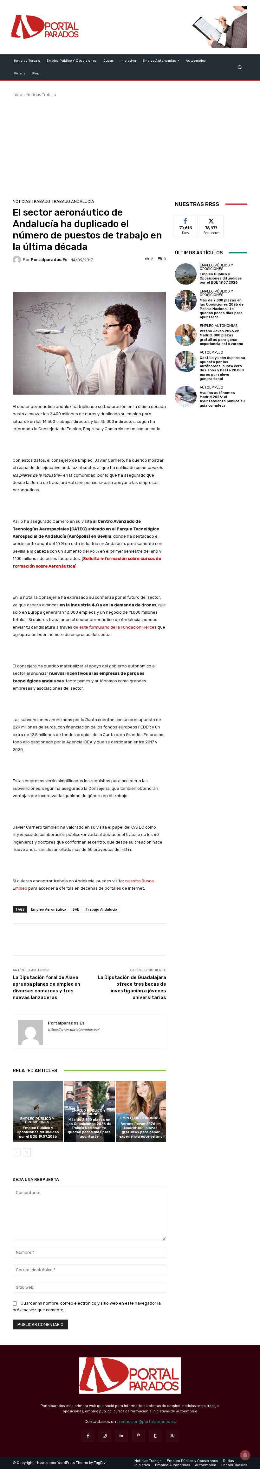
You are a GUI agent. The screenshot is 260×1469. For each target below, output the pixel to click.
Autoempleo (211, 352)
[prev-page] (17, 1152)
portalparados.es (49, 260)
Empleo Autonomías (140, 1118)
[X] (172, 1436)
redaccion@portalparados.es (147, 1421)
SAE (76, 909)
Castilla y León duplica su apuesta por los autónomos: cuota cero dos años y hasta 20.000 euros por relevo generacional (222, 368)
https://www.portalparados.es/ (73, 1029)
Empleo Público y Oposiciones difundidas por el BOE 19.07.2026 (38, 1132)
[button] (240, 67)
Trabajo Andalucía (73, 201)
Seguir (211, 219)
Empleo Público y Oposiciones (37, 1120)
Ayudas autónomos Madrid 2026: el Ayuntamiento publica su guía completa (222, 399)
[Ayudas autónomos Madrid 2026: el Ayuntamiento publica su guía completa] (186, 396)
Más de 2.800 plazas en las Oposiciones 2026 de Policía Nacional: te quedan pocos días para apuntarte (89, 1128)
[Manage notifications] (245, 1455)
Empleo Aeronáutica (48, 909)
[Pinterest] (138, 1436)
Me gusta (185, 219)
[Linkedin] (121, 1436)
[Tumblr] (155, 1436)
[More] (132, 278)
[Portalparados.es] (45, 27)
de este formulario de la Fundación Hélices (115, 627)
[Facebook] (87, 1436)
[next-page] (27, 1152)
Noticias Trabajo (41, 94)
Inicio (17, 94)
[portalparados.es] (18, 260)
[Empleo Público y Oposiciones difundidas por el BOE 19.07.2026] (38, 1111)
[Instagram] (105, 1436)
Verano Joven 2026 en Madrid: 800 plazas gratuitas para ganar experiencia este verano (141, 1130)
